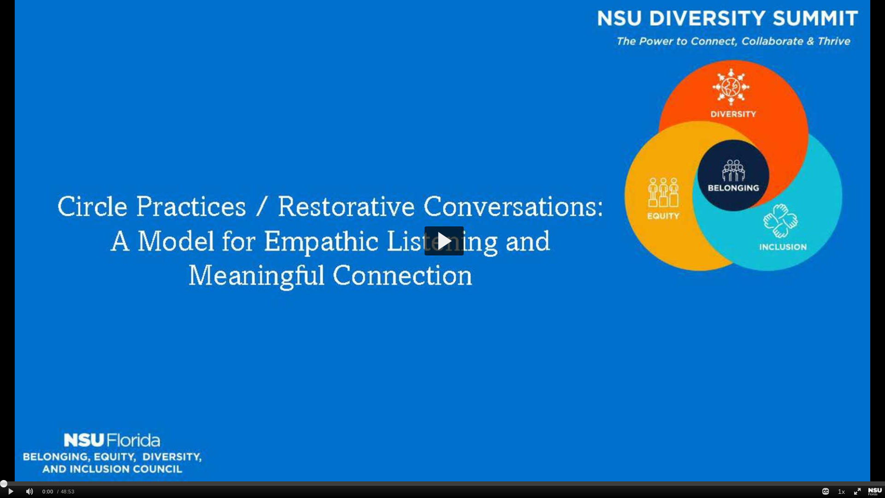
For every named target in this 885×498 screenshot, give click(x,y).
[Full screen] (857, 492)
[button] (444, 240)
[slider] (442, 483)
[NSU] (875, 492)
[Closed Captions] (825, 492)
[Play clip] (11, 492)
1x (841, 491)
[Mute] (29, 492)
